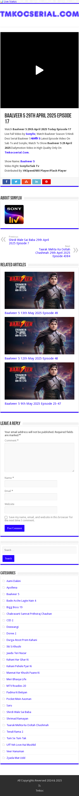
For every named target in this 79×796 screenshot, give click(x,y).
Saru (9, 705)
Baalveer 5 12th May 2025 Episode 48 (31, 358)
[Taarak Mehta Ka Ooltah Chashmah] (39, 13)
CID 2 (10, 620)
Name (9, 477)
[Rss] (39, 785)
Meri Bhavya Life (16, 679)
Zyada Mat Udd (16, 757)
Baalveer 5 (13, 594)
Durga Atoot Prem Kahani (22, 640)
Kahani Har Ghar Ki (18, 659)
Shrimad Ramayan (17, 718)
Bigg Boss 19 (14, 607)
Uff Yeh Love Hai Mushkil (21, 744)
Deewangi (13, 626)
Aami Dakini (14, 581)
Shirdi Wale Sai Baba (19, 712)
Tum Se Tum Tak (16, 738)
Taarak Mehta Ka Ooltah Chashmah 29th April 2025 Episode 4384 (52, 251)
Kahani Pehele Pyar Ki (19, 666)
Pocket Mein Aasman (19, 698)
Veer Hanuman (15, 751)
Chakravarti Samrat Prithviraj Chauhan (29, 613)
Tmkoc (40, 790)
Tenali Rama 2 (15, 731)
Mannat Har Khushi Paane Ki (23, 672)
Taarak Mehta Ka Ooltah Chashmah (28, 725)
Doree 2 (11, 633)
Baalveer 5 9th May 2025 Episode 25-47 (33, 404)
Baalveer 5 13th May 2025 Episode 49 (31, 313)
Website (9, 504)
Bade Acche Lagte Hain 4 (21, 600)
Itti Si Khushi (14, 646)
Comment (12, 440)
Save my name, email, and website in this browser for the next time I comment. (39, 519)
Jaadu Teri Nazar (17, 653)
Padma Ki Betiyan (17, 692)
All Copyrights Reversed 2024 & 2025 (39, 780)
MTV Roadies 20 (16, 685)
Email (9, 491)
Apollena (12, 587)
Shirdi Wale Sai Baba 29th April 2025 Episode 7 (29, 240)
